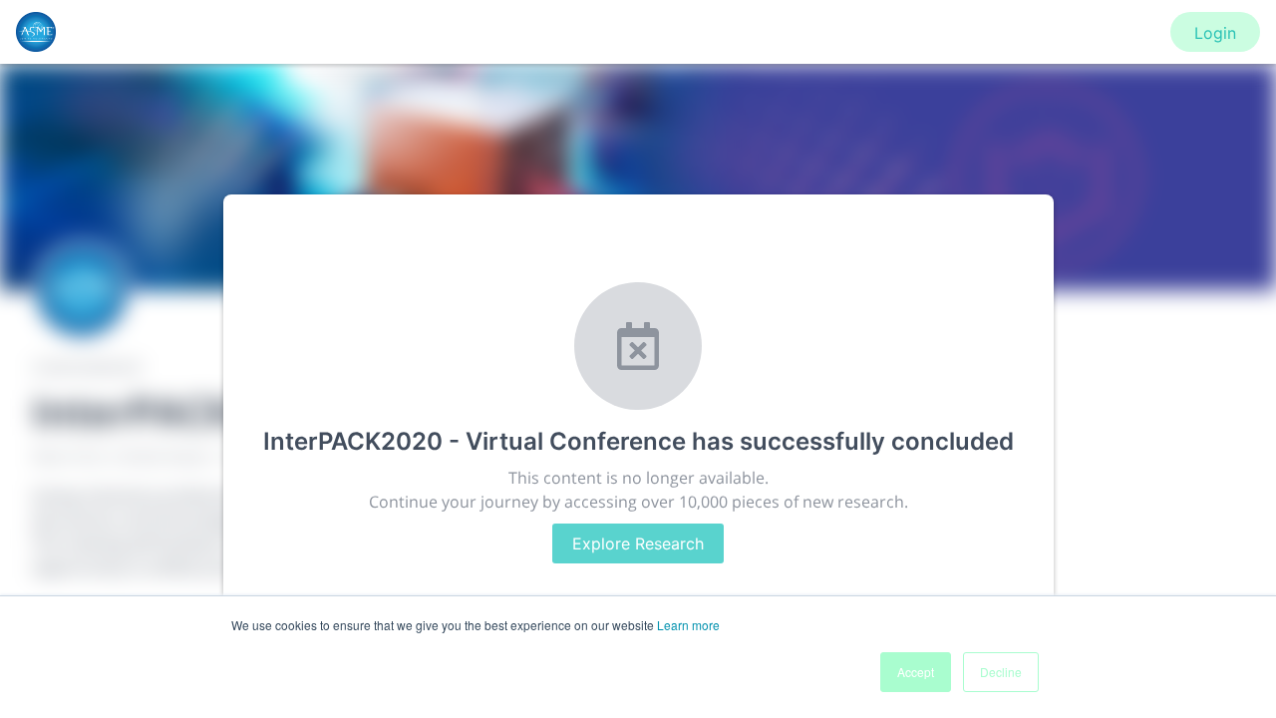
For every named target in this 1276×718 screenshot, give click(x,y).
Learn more (688, 624)
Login (1215, 33)
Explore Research (638, 543)
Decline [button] (1001, 671)
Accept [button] (915, 671)
